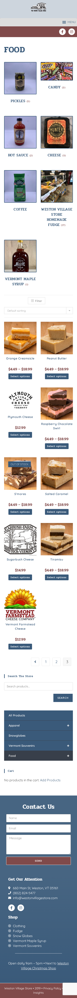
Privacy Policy (52, 988)
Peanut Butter (57, 358)
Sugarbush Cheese (20, 559)
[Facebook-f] (62, 31)
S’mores (20, 494)
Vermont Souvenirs (39, 745)
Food (39, 755)
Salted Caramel (56, 494)
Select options (20, 376)
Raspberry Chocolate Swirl (57, 426)
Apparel (39, 725)
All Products (17, 715)
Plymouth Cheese (20, 417)
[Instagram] (71, 31)
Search (63, 697)
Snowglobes (17, 735)
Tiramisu (56, 559)
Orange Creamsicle (20, 358)
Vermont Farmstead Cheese (20, 626)
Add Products (50, 780)
